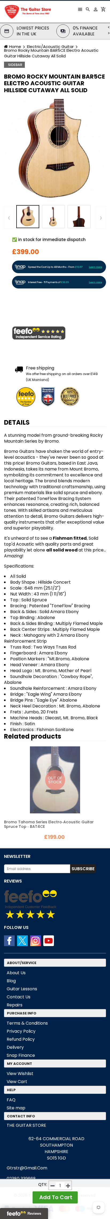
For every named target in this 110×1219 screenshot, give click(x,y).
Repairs (14, 1005)
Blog (11, 981)
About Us (16, 973)
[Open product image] (55, 150)
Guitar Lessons (22, 989)
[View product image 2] (53, 216)
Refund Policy (21, 1039)
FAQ (11, 1100)
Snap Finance (21, 1055)
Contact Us (18, 997)
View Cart (17, 1082)
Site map (16, 1108)
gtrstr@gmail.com (27, 1168)
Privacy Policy (21, 1031)
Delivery (15, 1047)
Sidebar (15, 64)
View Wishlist (20, 1073)
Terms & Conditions (27, 1023)
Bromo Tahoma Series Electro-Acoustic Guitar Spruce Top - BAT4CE (49, 824)
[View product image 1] (27, 216)
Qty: (42, 1184)
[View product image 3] (79, 216)
